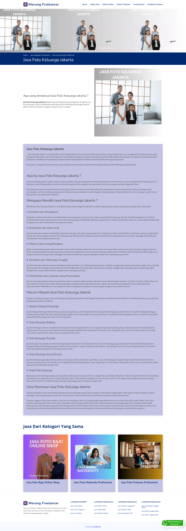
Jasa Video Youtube (101, 513)
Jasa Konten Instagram (126, 506)
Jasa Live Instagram (77, 509)
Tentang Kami (138, 4)
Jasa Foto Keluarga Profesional (63, 55)
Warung (94, 527)
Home (84, 4)
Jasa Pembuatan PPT (125, 513)
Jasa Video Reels (100, 509)
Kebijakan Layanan (155, 4)
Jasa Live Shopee (77, 506)
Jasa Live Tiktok (76, 513)
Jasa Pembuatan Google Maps (150, 506)
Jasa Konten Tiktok (124, 509)
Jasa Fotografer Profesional (40, 55)
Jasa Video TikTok (100, 506)
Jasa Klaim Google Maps (150, 511)
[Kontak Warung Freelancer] (173, 523)
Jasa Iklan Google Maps (150, 515)
